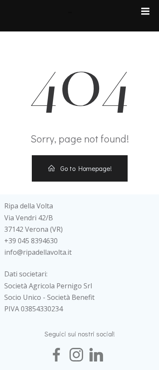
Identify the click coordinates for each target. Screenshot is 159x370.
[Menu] (145, 11)
